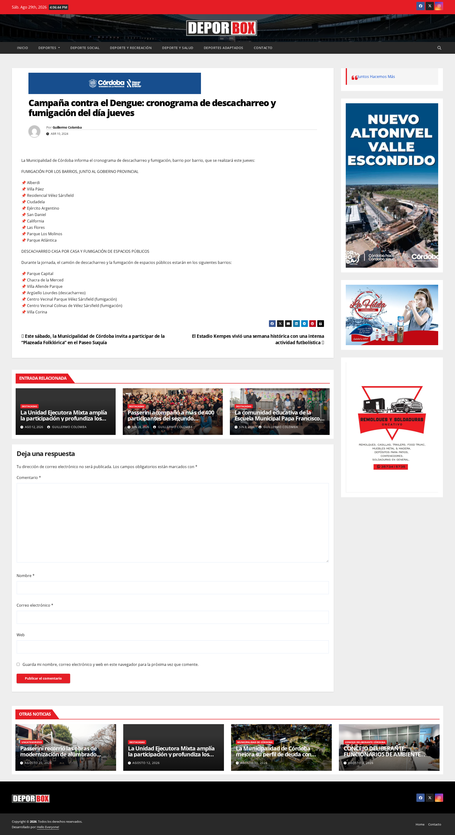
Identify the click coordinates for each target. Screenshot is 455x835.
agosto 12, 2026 (146, 763)
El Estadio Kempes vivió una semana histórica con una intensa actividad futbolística (258, 339)
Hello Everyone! (48, 827)
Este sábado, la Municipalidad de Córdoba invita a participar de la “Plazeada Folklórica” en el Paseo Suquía (93, 339)
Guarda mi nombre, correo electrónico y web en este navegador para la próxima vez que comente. (111, 664)
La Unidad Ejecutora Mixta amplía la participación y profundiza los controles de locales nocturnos (63, 418)
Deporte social (85, 47)
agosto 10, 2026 (254, 763)
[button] (439, 47)
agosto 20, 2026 (38, 763)
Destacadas (29, 406)
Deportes (47, 47)
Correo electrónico (35, 605)
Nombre (26, 575)
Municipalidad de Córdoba (255, 742)
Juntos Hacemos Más (376, 76)
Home (420, 824)
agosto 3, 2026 (360, 763)
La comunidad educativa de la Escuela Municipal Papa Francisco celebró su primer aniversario (277, 418)
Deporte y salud (177, 47)
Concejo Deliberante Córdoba (365, 742)
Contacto (263, 47)
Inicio (22, 47)
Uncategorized (32, 742)
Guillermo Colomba (67, 127)
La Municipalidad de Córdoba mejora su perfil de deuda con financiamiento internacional (273, 754)
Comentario (29, 477)
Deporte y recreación (131, 47)
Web (21, 634)
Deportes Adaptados (223, 47)
